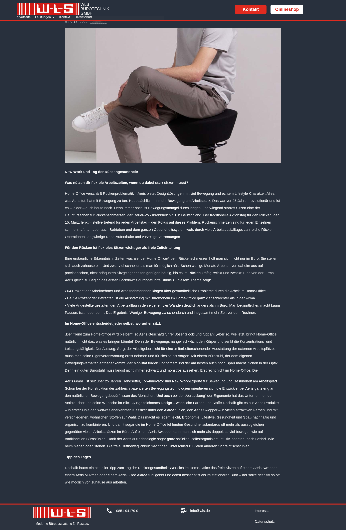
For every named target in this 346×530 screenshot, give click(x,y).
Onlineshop (287, 9)
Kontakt (251, 9)
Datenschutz (83, 17)
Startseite (24, 17)
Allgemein (99, 21)
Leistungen (43, 17)
